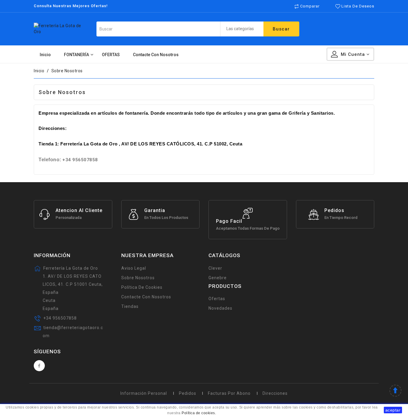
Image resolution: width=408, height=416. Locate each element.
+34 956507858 (60, 318)
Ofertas (216, 298)
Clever (215, 268)
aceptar (393, 410)
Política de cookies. (199, 413)
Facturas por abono (229, 393)
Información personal (143, 393)
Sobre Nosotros (138, 277)
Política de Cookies (141, 287)
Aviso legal (133, 268)
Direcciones (275, 393)
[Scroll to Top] (395, 391)
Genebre (217, 277)
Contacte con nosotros (146, 296)
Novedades (220, 308)
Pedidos (187, 393)
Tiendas (130, 306)
